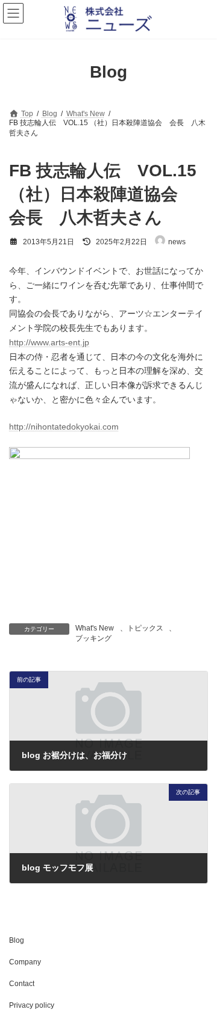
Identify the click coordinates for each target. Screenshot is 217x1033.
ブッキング (93, 638)
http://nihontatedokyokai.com (64, 426)
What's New (94, 628)
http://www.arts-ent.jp (49, 342)
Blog (16, 940)
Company (25, 962)
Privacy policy (31, 1005)
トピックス (145, 628)
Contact (21, 983)
